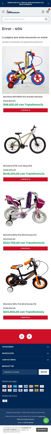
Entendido (42, 430)
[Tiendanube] (25, 423)
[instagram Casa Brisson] (21, 336)
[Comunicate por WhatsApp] (46, 420)
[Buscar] (46, 19)
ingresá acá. (42, 416)
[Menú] (3, 11)
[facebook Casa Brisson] (29, 336)
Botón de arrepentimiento (25, 419)
